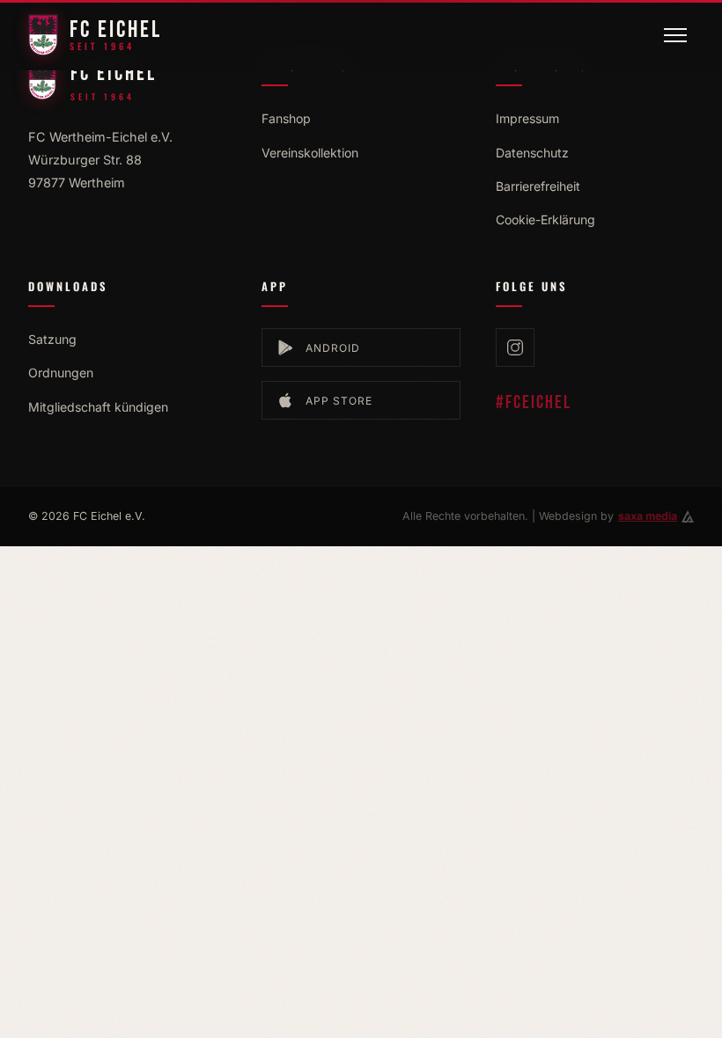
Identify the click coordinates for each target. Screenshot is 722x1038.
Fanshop (286, 118)
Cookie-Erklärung (545, 219)
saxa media (647, 516)
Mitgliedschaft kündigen (98, 406)
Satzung (52, 339)
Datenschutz (532, 152)
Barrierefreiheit (538, 186)
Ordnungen (60, 372)
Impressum (527, 118)
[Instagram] (515, 347)
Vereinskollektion (310, 152)
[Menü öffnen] (675, 35)
